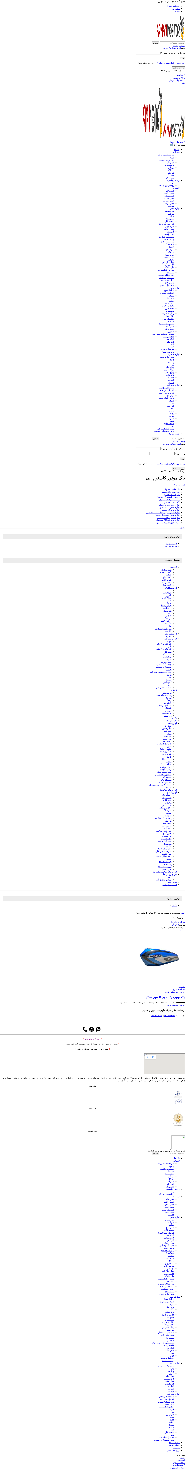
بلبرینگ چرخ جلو (167, 390)
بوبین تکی (170, 298)
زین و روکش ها (170, 874)
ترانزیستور (169, 303)
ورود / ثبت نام (173, 1450)
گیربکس (170, 231)
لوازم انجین (172, 792)
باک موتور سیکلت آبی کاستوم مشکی (165, 997)
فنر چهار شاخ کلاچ (166, 224)
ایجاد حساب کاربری (172, 48)
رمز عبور (180, 453)
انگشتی (171, 247)
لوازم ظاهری (171, 587)
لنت (172, 426)
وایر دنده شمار (167, 352)
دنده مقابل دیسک (166, 277)
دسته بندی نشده (170, 884)
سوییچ (171, 416)
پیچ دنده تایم (169, 257)
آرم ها (171, 157)
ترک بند (171, 362)
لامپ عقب (169, 198)
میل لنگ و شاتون (166, 236)
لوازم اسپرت (171, 633)
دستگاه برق (169, 311)
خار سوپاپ (169, 265)
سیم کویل (169, 329)
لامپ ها (173, 567)
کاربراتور (170, 405)
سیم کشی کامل (167, 326)
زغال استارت (168, 313)
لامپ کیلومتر (168, 201)
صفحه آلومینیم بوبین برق (163, 334)
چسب (171, 411)
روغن (171, 413)
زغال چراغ (169, 316)
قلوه (169, 613)
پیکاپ (171, 300)
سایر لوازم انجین (166, 285)
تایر (172, 403)
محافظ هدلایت (167, 349)
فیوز (172, 344)
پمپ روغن (169, 254)
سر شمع (170, 321)
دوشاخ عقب (165, 621)
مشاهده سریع (179, 989)
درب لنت (167, 608)
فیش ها (170, 341)
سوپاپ (171, 213)
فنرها (171, 400)
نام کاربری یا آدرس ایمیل (173, 53)
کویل (172, 347)
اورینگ (171, 252)
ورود (182, 58)
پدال (169, 626)
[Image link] (178, 1103)
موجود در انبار (171, 546)
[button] (176, 1005)
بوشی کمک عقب (166, 398)
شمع (172, 421)
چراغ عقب (169, 372)
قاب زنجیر (169, 375)
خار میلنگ (169, 267)
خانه (183, 913)
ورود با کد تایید (178, 68)
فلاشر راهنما (168, 336)
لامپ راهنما (169, 193)
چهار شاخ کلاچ (167, 262)
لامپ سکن (169, 195)
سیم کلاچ (170, 219)
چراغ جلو (170, 367)
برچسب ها (169, 165)
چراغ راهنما (169, 370)
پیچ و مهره (172, 882)
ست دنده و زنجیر (166, 388)
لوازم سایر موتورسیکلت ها (165, 872)
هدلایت (171, 206)
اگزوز (171, 364)
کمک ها (171, 377)
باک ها (174, 718)
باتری (171, 295)
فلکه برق (170, 339)
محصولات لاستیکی (166, 428)
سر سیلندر (169, 211)
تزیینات (174, 690)
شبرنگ (171, 172)
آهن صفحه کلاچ (167, 242)
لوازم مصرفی (170, 639)
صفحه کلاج (169, 423)
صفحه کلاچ (169, 221)
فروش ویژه (171, 543)
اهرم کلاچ (170, 249)
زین (172, 183)
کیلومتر (171, 380)
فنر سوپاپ (169, 226)
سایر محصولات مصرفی (163, 431)
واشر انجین (169, 239)
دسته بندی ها (179, 485)
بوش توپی (169, 395)
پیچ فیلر (170, 259)
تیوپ (172, 408)
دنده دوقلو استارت (166, 275)
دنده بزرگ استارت (166, 270)
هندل (169, 600)
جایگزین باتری (168, 306)
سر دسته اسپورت (166, 155)
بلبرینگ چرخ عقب (166, 393)
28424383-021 (156, 1016)
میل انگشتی (168, 234)
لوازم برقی (172, 723)
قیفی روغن (169, 229)
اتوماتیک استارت (167, 293)
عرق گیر (170, 175)
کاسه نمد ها (171, 721)
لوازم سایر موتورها (168, 790)
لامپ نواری (169, 203)
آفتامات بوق (168, 290)
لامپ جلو (170, 190)
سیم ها (171, 418)
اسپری (168, 636)
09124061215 (169, 1016)
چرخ (172, 359)
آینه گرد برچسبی (166, 160)
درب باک (167, 618)
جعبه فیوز (169, 308)
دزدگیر (171, 167)
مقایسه (176, 1447)
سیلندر (171, 216)
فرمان (171, 382)
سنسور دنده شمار (166, 324)
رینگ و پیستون (167, 280)
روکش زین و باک (166, 185)
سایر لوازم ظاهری (166, 357)
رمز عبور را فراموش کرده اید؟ (171, 63)
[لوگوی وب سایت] (171, 40)
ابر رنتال (170, 162)
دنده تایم (170, 272)
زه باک (171, 170)
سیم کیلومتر (165, 662)
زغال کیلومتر (168, 318)
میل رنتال (169, 178)
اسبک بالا (170, 244)
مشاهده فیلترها (178, 922)
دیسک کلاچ (169, 283)
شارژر (171, 331)
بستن (182, 527)
